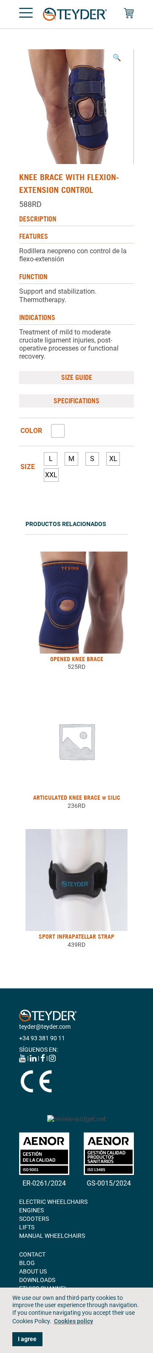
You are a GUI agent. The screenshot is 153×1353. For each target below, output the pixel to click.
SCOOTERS (34, 1218)
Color (31, 430)
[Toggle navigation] (26, 14)
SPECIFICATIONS (76, 400)
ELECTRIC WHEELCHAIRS (53, 1201)
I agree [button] (27, 1339)
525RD (76, 666)
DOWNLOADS (37, 1280)
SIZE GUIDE (76, 377)
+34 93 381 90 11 (42, 1038)
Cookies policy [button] (73, 1321)
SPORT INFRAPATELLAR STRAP (76, 936)
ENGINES (31, 1210)
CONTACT (32, 1254)
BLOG (27, 1263)
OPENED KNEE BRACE (76, 659)
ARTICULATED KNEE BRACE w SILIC (76, 797)
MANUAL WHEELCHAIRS (52, 1235)
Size (27, 467)
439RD (76, 944)
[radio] (57, 431)
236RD (76, 805)
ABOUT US (33, 1271)
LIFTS (26, 1227)
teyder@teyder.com (45, 1026)
